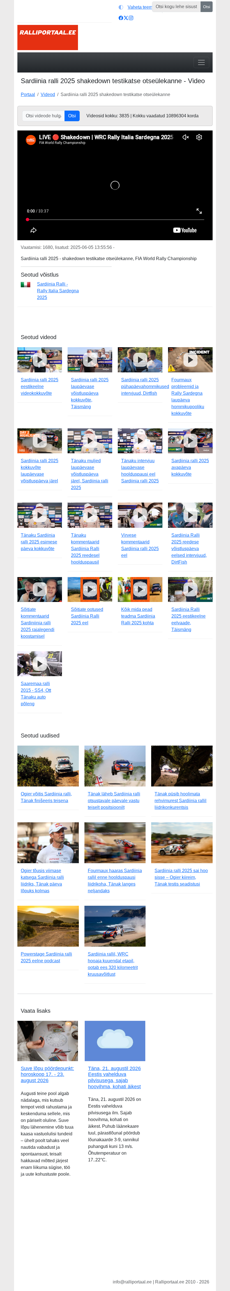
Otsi (206, 6)
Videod (48, 94)
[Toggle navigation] (201, 62)
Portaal (28, 94)
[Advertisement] (115, 1232)
